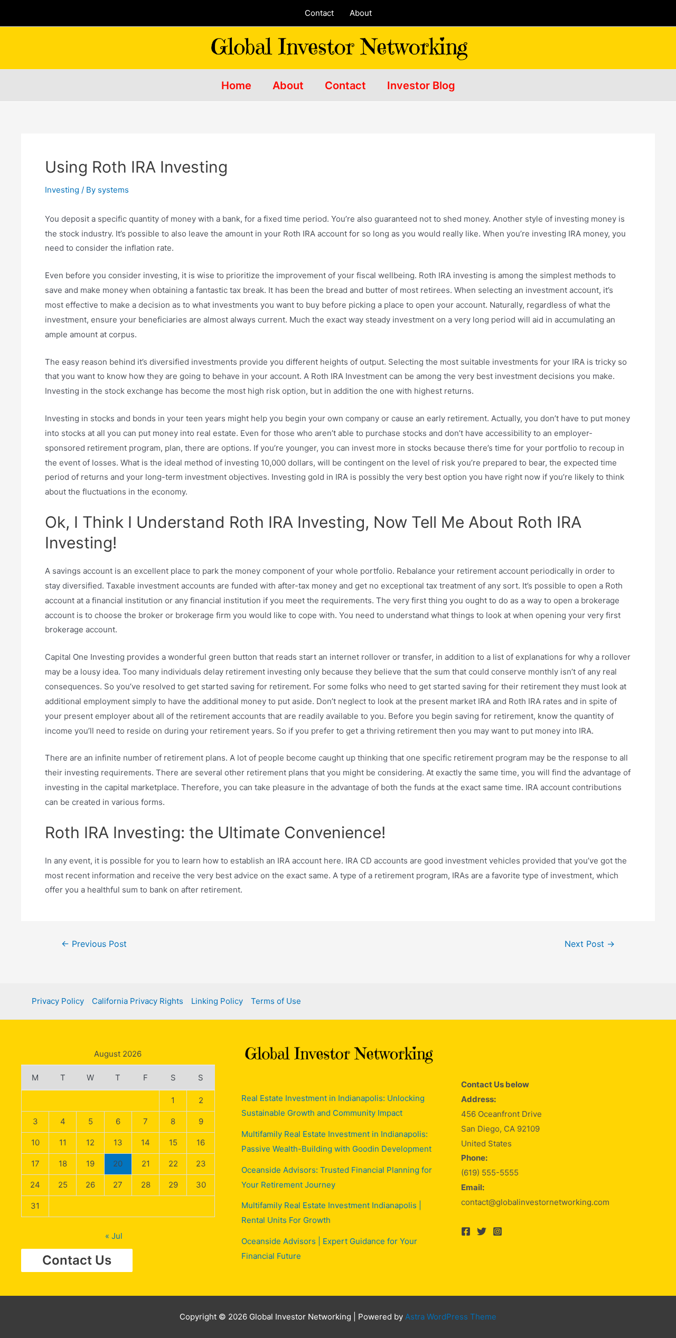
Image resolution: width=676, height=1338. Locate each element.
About (361, 13)
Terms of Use (276, 1001)
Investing (62, 190)
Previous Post (94, 944)
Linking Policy (217, 1001)
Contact (319, 13)
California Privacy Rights (137, 1001)
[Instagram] (497, 1231)
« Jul (114, 1236)
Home (236, 85)
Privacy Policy (58, 1001)
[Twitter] (481, 1231)
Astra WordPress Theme (450, 1317)
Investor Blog (421, 85)
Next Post (590, 944)
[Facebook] (466, 1231)
